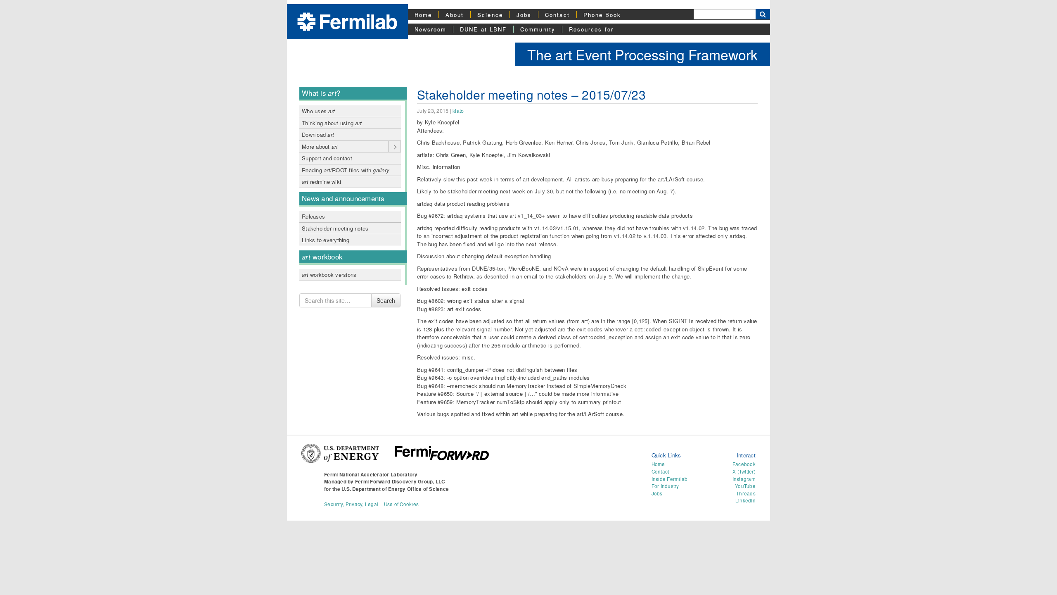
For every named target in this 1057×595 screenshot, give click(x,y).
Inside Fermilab (670, 479)
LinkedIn (745, 500)
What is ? (321, 93)
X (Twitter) (744, 471)
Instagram (744, 479)
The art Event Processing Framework (642, 54)
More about (320, 146)
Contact (557, 14)
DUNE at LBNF (483, 29)
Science (490, 14)
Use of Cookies (401, 504)
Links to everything (325, 240)
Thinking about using (332, 123)
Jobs (524, 14)
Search (386, 300)
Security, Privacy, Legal (351, 504)
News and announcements (343, 198)
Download (318, 134)
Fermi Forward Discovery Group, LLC (400, 481)
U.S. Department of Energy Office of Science (395, 489)
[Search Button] (763, 14)
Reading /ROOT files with (345, 170)
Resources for (591, 29)
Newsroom (431, 29)
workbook (322, 257)
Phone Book (602, 14)
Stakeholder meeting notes (335, 228)
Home (423, 14)
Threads (746, 493)
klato (458, 110)
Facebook (744, 464)
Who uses (318, 111)
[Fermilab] (347, 21)
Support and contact (327, 158)
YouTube (745, 486)
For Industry (665, 486)
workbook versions (329, 274)
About (455, 14)
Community (537, 29)
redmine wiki (321, 182)
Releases (313, 216)
